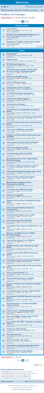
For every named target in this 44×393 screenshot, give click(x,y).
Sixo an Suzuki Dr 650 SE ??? (17, 273)
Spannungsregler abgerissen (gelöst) (19, 153)
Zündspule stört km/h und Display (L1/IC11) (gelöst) (24, 117)
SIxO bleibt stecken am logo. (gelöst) (19, 351)
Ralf (18, 30)
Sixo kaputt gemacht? (14, 334)
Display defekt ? (12, 54)
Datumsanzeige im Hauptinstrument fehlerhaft (22, 142)
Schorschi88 (20, 118)
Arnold (19, 65)
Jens (18, 306)
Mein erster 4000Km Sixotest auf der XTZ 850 (22, 316)
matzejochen (20, 143)
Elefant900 (20, 167)
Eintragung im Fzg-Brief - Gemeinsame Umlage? (23, 41)
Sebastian (20, 173)
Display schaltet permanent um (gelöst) (20, 278)
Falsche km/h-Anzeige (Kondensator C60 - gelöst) (23, 171)
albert (18, 279)
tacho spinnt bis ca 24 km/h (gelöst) (18, 220)
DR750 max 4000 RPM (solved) (17, 77)
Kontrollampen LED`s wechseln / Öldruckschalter (23, 291)
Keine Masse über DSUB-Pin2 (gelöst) (19, 189)
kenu (18, 55)
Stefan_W (19, 330)
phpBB (16, 385)
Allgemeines (16, 31)
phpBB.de (29, 387)
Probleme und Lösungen (13, 14)
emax (18, 43)
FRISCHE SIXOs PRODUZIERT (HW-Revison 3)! (22, 35)
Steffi (18, 249)
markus (19, 312)
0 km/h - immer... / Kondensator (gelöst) (20, 311)
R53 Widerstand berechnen (15, 64)
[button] (28, 21)
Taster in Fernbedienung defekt (17, 148)
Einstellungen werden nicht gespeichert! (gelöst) (23, 260)
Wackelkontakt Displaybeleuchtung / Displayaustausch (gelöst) (19, 183)
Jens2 (19, 89)
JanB (18, 336)
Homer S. (19, 113)
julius (18, 125)
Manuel (19, 105)
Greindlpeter (20, 61)
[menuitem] (6, 6)
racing (19, 268)
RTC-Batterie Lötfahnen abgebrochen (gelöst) (22, 166)
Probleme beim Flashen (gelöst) (17, 99)
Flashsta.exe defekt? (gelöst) (16, 329)
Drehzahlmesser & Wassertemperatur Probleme (22, 345)
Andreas (19, 162)
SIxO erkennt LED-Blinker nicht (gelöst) (20, 129)
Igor (18, 352)
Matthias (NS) (21, 347)
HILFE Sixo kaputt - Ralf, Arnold (17, 340)
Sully (18, 299)
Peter (18, 185)
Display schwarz (12, 59)
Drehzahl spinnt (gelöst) (14, 195)
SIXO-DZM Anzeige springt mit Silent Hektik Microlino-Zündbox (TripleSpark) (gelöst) (21, 70)
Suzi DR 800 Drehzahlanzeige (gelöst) (19, 93)
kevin (18, 131)
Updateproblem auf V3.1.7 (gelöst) (18, 88)
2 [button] (25, 22)
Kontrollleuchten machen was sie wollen (20, 215)
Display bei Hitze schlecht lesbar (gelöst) (20, 177)
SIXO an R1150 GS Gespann (16, 82)
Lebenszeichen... (12, 29)
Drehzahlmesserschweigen (15, 104)
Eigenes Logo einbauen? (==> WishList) (20, 240)
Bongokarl (20, 94)
